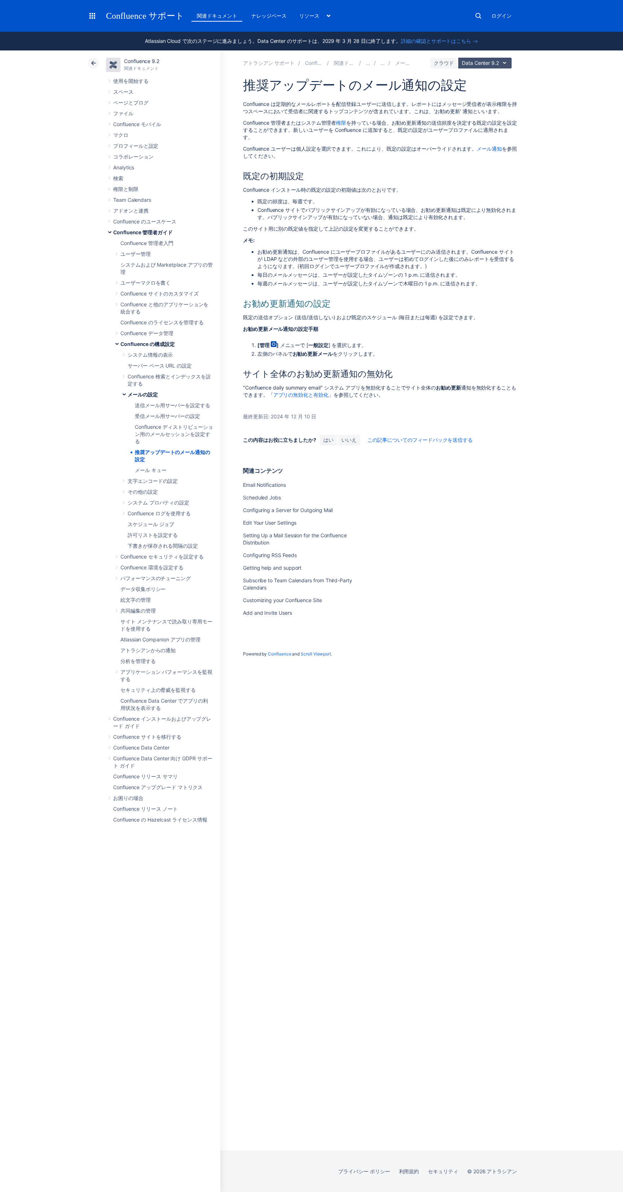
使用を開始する (131, 81)
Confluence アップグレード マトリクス (158, 787)
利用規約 (409, 1171)
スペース (123, 92)
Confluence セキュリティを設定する (161, 556)
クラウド (444, 63)
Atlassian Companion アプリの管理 (160, 639)
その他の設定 (143, 492)
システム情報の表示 (150, 355)
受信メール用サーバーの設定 (167, 416)
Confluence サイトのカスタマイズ (159, 293)
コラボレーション (133, 157)
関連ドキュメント (217, 16)
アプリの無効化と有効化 (300, 395)
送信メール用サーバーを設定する (172, 405)
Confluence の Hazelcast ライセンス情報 (160, 820)
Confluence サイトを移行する (147, 737)
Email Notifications (264, 485)
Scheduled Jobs (262, 497)
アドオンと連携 (131, 211)
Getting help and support (272, 568)
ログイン (501, 16)
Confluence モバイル (137, 124)
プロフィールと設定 (135, 146)
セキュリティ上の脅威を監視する (158, 690)
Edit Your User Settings (269, 523)
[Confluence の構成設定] (382, 63)
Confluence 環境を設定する (152, 567)
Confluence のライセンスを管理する (161, 322)
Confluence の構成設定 (147, 344)
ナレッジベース (269, 16)
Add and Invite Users (267, 613)
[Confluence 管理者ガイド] (368, 63)
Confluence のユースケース (144, 221)
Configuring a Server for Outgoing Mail (288, 510)
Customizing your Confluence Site (282, 600)
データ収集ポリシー (142, 589)
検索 (478, 16)
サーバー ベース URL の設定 (160, 366)
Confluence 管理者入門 (146, 243)
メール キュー (151, 470)
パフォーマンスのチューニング (155, 578)
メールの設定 (143, 394)
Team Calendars (132, 200)
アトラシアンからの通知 (148, 650)
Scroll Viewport (316, 654)
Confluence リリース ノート (145, 809)
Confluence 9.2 (141, 61)
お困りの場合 (128, 798)
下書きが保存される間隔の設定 (163, 546)
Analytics (123, 167)
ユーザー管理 (135, 254)
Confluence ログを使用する (159, 513)
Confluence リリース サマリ (145, 776)
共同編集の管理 (138, 611)
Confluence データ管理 (146, 333)
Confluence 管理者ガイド (143, 232)
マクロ (120, 135)
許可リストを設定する (153, 535)
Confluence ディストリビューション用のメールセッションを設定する (174, 434)
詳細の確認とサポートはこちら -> (439, 41)
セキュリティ (443, 1171)
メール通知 (489, 149)
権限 (341, 123)
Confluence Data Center (141, 747)
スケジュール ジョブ (151, 524)
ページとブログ (131, 102)
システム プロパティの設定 (158, 502)
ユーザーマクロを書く (145, 283)
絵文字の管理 (135, 600)
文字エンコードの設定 (153, 481)
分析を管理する (138, 661)
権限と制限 (125, 189)
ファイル (123, 113)
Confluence (279, 654)
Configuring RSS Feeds (270, 555)
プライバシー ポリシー (364, 1171)
